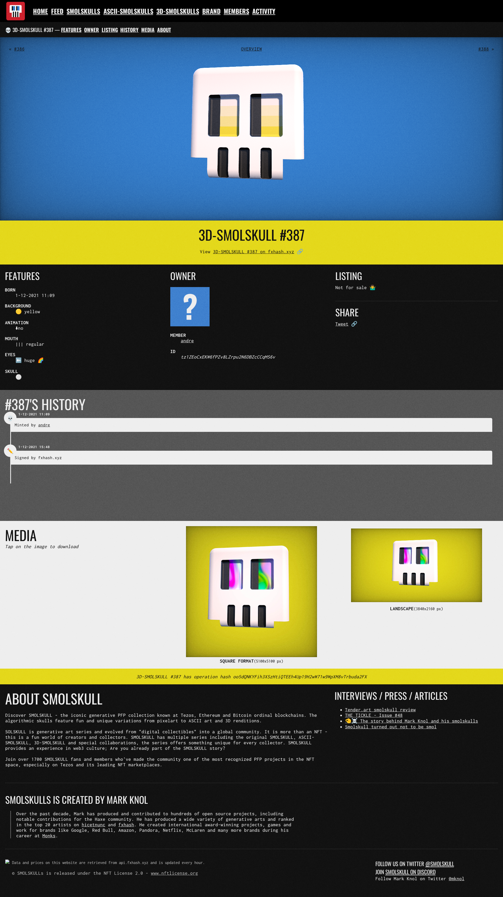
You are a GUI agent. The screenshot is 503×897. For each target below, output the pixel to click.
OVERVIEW (251, 49)
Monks (49, 835)
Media (148, 30)
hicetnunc (93, 824)
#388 (483, 49)
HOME (40, 11)
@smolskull (439, 864)
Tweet (341, 324)
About (164, 30)
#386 (19, 49)
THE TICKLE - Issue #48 (374, 715)
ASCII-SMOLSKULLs (128, 11)
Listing (110, 30)
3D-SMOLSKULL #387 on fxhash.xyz (253, 251)
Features (71, 30)
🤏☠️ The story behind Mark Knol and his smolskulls (411, 721)
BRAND (211, 11)
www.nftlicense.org (174, 873)
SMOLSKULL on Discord (410, 872)
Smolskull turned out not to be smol (391, 726)
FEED (57, 11)
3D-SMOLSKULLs (177, 11)
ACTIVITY (263, 11)
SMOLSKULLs (83, 11)
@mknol (456, 878)
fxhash (126, 824)
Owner (91, 30)
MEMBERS (236, 11)
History (129, 30)
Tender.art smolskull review (380, 709)
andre (187, 340)
